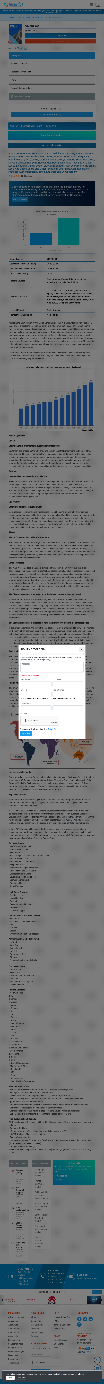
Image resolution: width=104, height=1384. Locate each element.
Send (27, 733)
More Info (21, 1378)
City (54, 703)
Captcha (23, 714)
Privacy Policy (53, 729)
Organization (26, 703)
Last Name (57, 679)
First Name (25, 679)
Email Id (24, 690)
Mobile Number (58, 690)
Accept (10, 1378)
